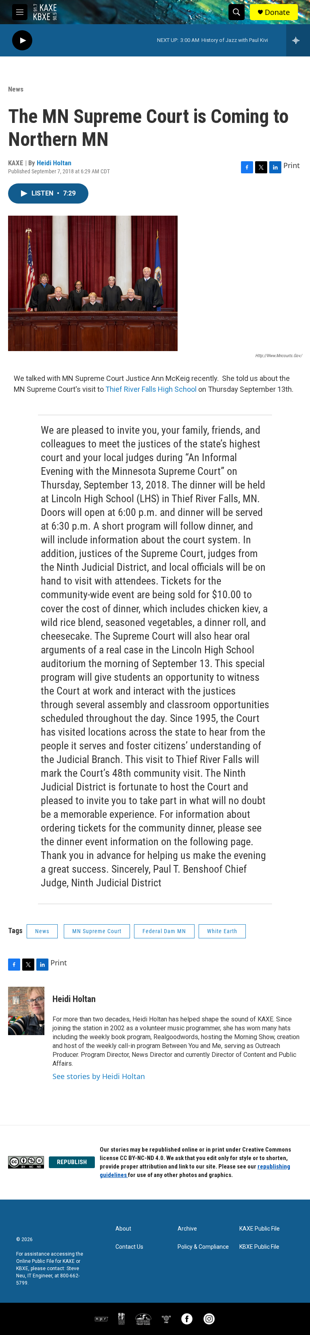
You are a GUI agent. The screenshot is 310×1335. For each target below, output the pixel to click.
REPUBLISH (72, 1162)
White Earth (222, 931)
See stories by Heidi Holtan (98, 1076)
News (15, 89)
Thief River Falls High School (151, 389)
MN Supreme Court (96, 931)
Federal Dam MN (164, 931)
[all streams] (298, 40)
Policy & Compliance (203, 1247)
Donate (277, 12)
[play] (22, 40)
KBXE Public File (259, 1247)
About (123, 1229)
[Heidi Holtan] (26, 1011)
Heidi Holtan (54, 163)
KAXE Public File (259, 1229)
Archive (187, 1229)
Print (291, 165)
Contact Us (129, 1247)
